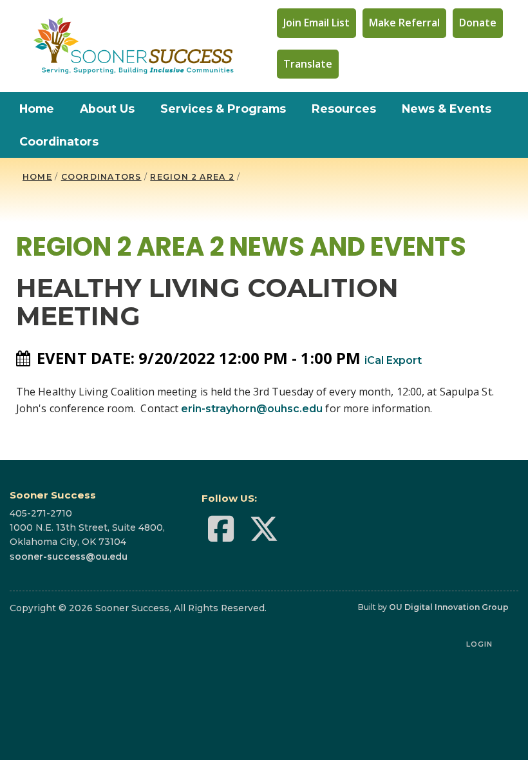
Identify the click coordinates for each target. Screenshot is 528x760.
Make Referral (404, 22)
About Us (107, 108)
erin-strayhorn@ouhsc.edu (252, 409)
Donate (477, 22)
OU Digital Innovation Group (449, 607)
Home (36, 108)
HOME (37, 177)
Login (479, 644)
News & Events (446, 108)
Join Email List (316, 22)
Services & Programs (223, 108)
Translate (307, 64)
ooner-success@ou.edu (71, 556)
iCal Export (393, 360)
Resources (344, 108)
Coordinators (59, 141)
